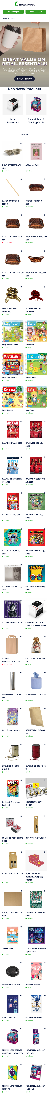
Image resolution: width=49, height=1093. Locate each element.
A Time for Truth (32, 165)
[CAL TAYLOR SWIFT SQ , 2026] (12, 573)
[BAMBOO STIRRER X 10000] (12, 187)
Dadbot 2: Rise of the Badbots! (11, 803)
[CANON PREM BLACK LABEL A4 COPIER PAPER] (36, 609)
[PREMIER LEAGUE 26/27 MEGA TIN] (12, 1072)
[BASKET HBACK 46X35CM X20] (12, 259)
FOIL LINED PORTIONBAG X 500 (12, 839)
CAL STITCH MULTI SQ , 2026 (11, 552)
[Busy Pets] (36, 397)
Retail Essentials (13, 120)
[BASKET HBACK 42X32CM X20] (36, 223)
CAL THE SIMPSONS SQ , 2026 (35, 588)
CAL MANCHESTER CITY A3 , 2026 (12, 480)
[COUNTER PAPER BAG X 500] (36, 717)
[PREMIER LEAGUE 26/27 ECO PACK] (36, 1037)
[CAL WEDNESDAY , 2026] (12, 609)
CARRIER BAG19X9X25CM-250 (11, 660)
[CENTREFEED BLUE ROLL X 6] (36, 681)
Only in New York (9, 1017)
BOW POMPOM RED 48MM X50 (34, 310)
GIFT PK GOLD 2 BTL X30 (12, 874)
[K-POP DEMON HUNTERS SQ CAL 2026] (36, 935)
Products (13, 19)
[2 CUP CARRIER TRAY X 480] (12, 151)
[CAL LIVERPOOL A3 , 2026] (36, 429)
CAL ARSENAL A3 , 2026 (12, 443)
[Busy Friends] (36, 364)
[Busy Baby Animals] (12, 331)
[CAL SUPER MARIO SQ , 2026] (36, 537)
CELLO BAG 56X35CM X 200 (35, 660)
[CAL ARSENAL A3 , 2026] (12, 429)
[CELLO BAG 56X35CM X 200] (36, 645)
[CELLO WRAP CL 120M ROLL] (12, 681)
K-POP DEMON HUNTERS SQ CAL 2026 (36, 950)
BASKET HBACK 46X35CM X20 (12, 274)
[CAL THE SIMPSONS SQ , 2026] (36, 573)
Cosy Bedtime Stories (11, 730)
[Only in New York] (12, 1004)
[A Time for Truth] (36, 151)
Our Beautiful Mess (34, 1017)
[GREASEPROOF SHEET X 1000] (12, 899)
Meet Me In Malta (33, 984)
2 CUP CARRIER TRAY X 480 (11, 166)
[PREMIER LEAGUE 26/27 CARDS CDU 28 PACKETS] (12, 1037)
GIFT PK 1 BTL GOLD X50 (36, 838)
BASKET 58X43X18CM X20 (34, 202)
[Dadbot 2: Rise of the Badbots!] (12, 788)
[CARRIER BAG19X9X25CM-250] (12, 645)
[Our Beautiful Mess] (36, 1004)
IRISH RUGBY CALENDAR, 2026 (36, 914)
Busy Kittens (7, 410)
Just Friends (7, 948)
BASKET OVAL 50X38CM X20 (36, 274)
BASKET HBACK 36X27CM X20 (12, 238)
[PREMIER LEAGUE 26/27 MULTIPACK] (36, 1072)
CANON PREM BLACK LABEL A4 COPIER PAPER (36, 624)
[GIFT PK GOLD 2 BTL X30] (12, 860)
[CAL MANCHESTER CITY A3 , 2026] (12, 465)
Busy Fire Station (9, 377)
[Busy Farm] (36, 331)
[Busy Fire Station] (12, 364)
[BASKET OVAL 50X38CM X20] (36, 259)
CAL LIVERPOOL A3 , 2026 (34, 444)
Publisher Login (36, 12)
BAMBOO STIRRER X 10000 (10, 202)
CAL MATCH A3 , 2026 (11, 515)
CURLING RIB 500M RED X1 (36, 767)
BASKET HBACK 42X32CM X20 (36, 238)
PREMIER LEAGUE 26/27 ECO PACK (35, 1051)
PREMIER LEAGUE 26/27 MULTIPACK (35, 1087)
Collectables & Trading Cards (36, 120)
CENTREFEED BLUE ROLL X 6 (36, 695)
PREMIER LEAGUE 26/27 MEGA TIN (12, 1087)
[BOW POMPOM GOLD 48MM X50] (12, 295)
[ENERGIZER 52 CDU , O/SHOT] (36, 788)
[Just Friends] (12, 935)
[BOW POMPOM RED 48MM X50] (36, 295)
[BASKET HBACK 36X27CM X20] (12, 223)
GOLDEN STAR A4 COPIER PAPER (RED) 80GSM (34, 877)
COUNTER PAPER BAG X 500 (35, 731)
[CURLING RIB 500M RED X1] (36, 752)
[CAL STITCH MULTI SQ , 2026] (12, 537)
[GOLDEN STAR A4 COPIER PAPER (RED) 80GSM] (36, 860)
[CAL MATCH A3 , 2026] (12, 501)
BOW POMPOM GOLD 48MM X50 (11, 310)
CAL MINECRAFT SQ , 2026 (34, 516)
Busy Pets (30, 410)
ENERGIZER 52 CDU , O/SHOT (34, 803)
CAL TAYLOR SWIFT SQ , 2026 (12, 588)
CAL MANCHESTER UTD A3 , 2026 (35, 480)
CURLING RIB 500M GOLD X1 (10, 767)
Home (5, 19)
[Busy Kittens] (12, 397)
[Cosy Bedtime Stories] (12, 717)
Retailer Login (13, 12)
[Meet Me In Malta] (36, 971)
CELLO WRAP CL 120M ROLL (11, 695)
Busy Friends (31, 377)
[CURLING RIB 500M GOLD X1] (12, 752)
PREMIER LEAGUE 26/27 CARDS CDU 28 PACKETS (12, 1051)
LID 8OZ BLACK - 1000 (11, 984)
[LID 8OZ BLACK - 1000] (12, 971)
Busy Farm (30, 344)
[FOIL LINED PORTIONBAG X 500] (12, 824)
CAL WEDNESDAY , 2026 (12, 622)
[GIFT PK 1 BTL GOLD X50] (36, 824)
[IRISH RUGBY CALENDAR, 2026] (36, 899)
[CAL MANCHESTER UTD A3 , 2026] (36, 465)
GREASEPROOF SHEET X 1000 (12, 914)
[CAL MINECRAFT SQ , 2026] (36, 501)
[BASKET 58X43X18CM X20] (36, 187)
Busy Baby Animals (10, 344)
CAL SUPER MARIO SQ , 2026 (35, 552)
